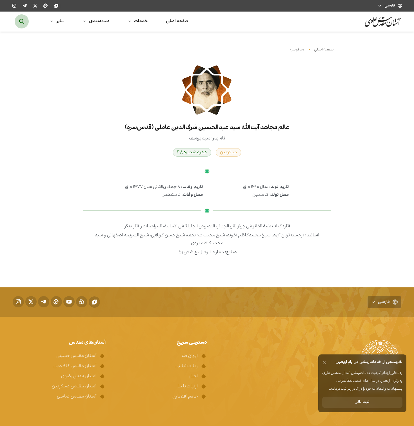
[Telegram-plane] (24, 5)
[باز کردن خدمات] (130, 21)
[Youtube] (69, 301)
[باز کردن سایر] (52, 21)
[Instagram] (14, 5)
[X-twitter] (35, 5)
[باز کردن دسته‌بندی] (84, 21)
